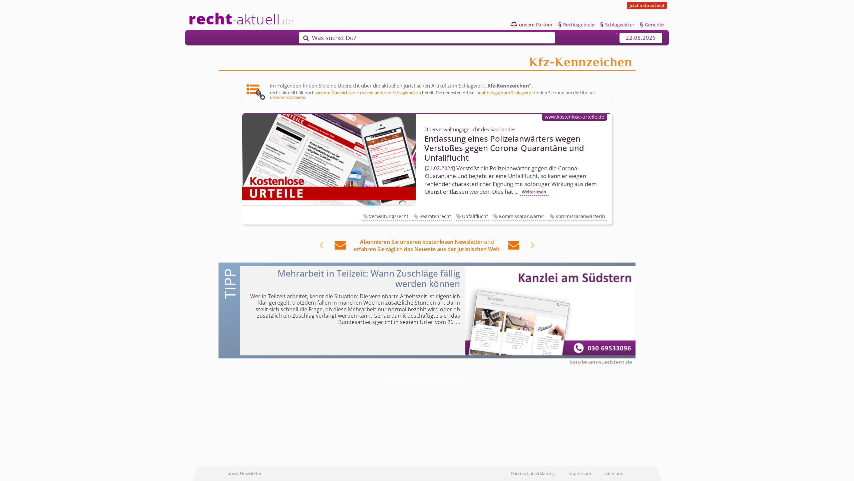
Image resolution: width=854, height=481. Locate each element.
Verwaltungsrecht (388, 216)
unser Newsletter (245, 473)
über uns (614, 473)
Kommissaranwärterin (580, 216)
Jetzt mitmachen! (646, 5)
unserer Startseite (287, 97)
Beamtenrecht (435, 216)
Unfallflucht (475, 216)
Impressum (579, 473)
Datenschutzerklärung (533, 473)
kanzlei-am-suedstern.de (601, 362)
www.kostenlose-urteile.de (574, 117)
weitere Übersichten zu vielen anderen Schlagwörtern (368, 93)
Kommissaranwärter (521, 216)
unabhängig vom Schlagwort (504, 93)
